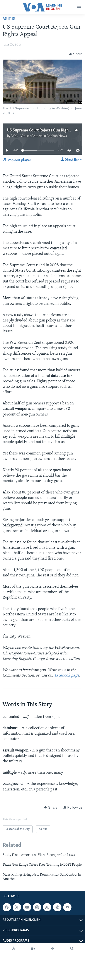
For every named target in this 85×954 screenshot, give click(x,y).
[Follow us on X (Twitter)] (17, 907)
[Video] (32, 948)
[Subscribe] (67, 907)
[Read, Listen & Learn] (13, 948)
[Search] (71, 948)
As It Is (9, 19)
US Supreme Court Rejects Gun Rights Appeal (46, 130)
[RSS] (47, 907)
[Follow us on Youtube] (27, 907)
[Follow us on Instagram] (37, 907)
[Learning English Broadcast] (52, 948)
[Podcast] (57, 907)
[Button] (76, 54)
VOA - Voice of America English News (39, 136)
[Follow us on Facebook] (7, 907)
